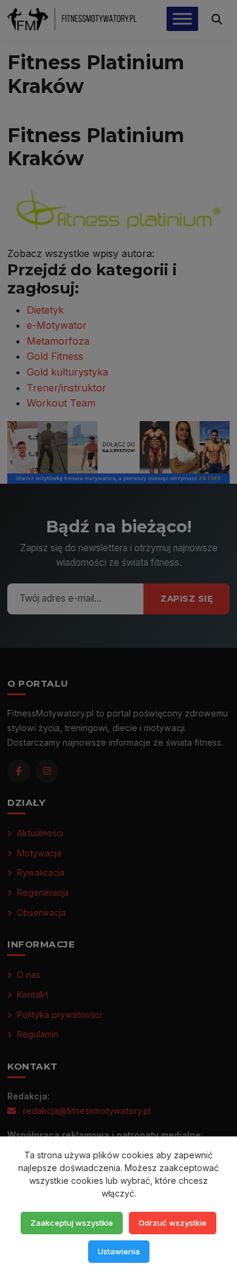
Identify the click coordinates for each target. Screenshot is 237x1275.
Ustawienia (119, 1251)
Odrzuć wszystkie (173, 1223)
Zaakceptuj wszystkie (71, 1223)
